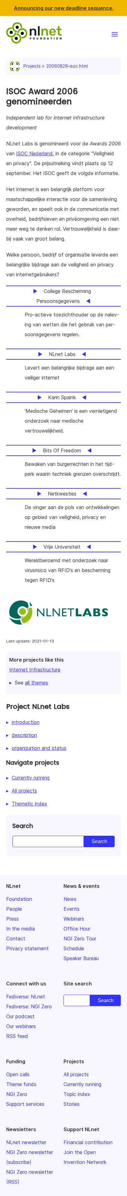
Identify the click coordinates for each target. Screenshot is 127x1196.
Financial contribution (88, 1142)
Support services (25, 1104)
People (14, 909)
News (69, 899)
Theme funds (21, 1084)
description (24, 735)
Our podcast (20, 1016)
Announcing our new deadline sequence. (63, 8)
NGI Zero (16, 1094)
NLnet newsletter (26, 1142)
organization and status (39, 748)
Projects (32, 66)
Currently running (31, 778)
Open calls (18, 1074)
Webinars (73, 919)
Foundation (19, 899)
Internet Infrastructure (34, 670)
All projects (24, 791)
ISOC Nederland (34, 153)
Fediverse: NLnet (25, 996)
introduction (25, 722)
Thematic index (29, 804)
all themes (36, 683)
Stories (71, 1104)
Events (71, 909)
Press (12, 919)
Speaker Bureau (81, 958)
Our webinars (21, 1026)
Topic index (76, 1094)
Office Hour (76, 929)
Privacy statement (27, 948)
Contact (15, 938)
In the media (20, 929)
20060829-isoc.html (67, 66)
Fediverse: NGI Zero (29, 1006)
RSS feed (17, 1036)
